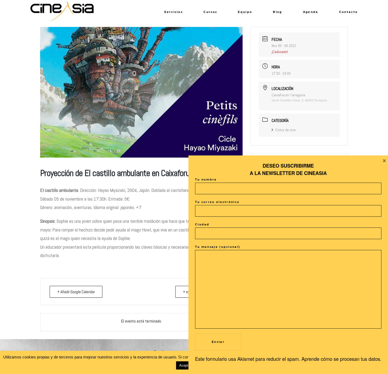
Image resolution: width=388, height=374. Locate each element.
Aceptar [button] (185, 365)
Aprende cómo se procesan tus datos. (341, 358)
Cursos (210, 12)
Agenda (310, 12)
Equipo (245, 12)
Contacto (348, 12)
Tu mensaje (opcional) (217, 247)
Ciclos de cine (285, 129)
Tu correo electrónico (217, 202)
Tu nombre (206, 179)
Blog (277, 12)
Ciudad (202, 224)
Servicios (173, 12)
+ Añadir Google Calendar (76, 291)
